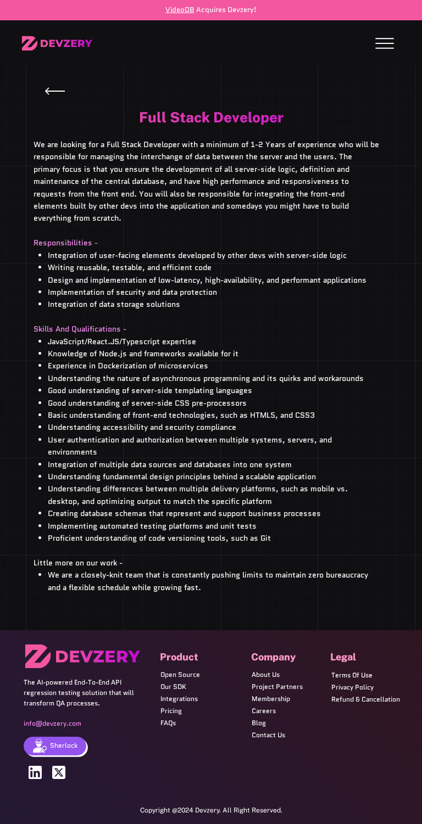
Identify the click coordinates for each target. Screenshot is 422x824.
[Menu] (384, 43)
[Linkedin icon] (35, 772)
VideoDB (180, 9)
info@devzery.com (52, 723)
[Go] (55, 91)
